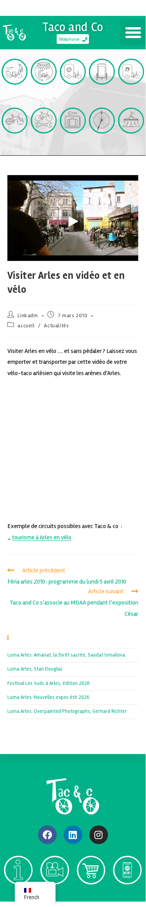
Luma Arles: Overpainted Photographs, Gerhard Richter (67, 711)
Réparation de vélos (43, 147)
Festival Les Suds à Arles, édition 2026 (48, 683)
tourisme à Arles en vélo (41, 537)
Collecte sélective (73, 98)
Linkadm (27, 315)
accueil (26, 325)
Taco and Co (72, 27)
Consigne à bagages (72, 147)
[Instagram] (98, 834)
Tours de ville (44, 98)
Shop (90, 894)
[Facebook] (47, 834)
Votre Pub (102, 94)
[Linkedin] (73, 834)
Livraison (131, 94)
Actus (128, 894)
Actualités (56, 325)
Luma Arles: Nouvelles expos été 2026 (48, 697)
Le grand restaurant (102, 147)
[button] (133, 32)
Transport (15, 94)
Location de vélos (14, 147)
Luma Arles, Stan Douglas (35, 669)
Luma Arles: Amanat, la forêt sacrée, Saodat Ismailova (66, 655)
